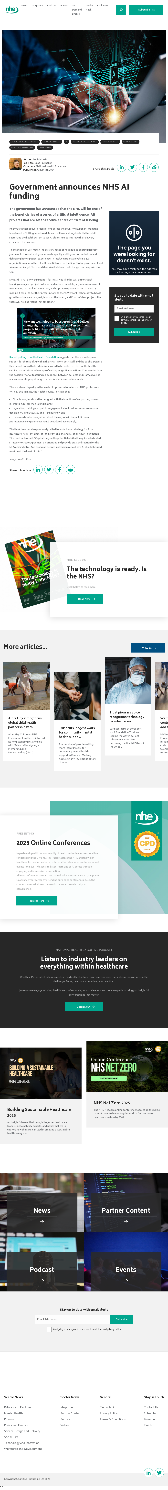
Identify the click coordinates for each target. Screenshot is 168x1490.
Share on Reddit (154, 167)
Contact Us (151, 1407)
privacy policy (114, 1329)
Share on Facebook (143, 167)
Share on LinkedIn (121, 167)
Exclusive (102, 6)
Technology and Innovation (21, 1443)
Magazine (37, 6)
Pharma (9, 1419)
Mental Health (13, 1413)
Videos (64, 1425)
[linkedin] (148, 1472)
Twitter (149, 1425)
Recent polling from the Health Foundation (34, 357)
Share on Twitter (132, 167)
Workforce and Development (23, 1449)
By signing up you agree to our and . (136, 320)
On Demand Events (77, 10)
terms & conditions (130, 320)
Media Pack (89, 8)
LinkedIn (149, 1419)
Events (64, 6)
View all (147, 648)
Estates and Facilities (17, 1407)
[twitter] (159, 1472)
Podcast (51, 6)
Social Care (11, 1437)
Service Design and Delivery (22, 1431)
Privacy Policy (109, 1413)
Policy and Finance (16, 1425)
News (24, 6)
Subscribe (144, 10)
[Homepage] (12, 10)
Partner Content (71, 1413)
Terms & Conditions (113, 1419)
